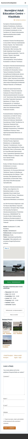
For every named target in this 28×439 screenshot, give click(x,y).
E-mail (5, 405)
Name (5, 398)
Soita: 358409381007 (14, 282)
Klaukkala (23, 20)
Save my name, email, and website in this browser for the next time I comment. (13, 421)
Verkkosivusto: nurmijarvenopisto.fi (14, 310)
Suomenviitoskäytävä (8, 3)
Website (5, 412)
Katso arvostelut (14, 314)
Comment (6, 376)
